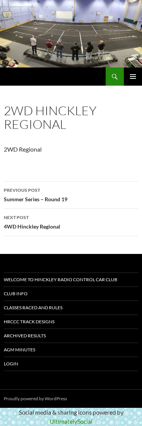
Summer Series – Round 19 (35, 194)
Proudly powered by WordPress (35, 398)
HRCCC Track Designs (29, 321)
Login (11, 363)
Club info (16, 293)
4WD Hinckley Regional (32, 222)
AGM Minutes (19, 349)
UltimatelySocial (71, 421)
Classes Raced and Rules (33, 307)
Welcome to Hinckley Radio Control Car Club (60, 279)
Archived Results (25, 335)
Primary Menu (133, 76)
